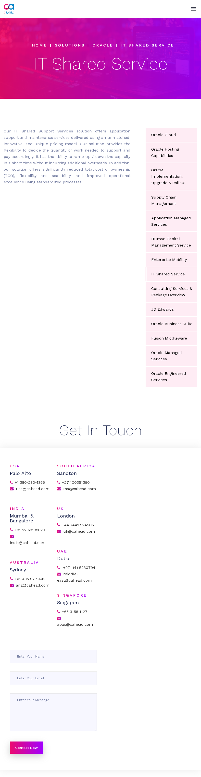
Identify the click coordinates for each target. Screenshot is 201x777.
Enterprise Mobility (169, 259)
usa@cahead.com (33, 488)
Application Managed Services (171, 221)
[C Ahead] (9, 9)
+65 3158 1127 (75, 611)
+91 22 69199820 (30, 530)
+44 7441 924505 (78, 525)
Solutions (70, 45)
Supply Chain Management (163, 200)
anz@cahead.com (33, 585)
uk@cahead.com (79, 531)
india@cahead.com (28, 542)
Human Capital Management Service (171, 241)
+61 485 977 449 (30, 579)
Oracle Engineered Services (168, 376)
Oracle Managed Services (166, 355)
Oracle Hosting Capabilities (165, 152)
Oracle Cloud (163, 134)
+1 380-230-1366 (30, 482)
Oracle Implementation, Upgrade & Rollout (168, 176)
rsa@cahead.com (79, 488)
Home (39, 45)
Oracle (102, 45)
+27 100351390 (76, 482)
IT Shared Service (168, 274)
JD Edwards (162, 309)
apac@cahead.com (75, 624)
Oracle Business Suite (171, 323)
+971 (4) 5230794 (78, 567)
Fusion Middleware (169, 338)
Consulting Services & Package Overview (171, 291)
